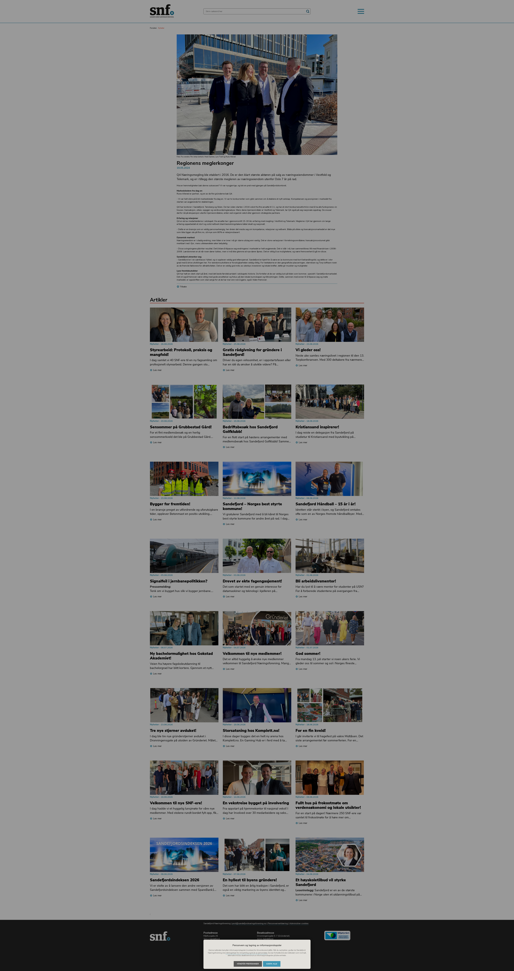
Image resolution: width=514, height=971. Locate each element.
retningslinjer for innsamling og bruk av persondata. (247, 953)
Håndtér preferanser (248, 964)
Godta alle (271, 964)
